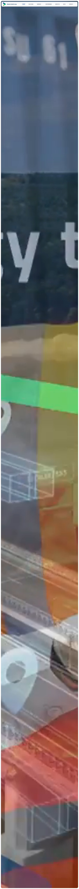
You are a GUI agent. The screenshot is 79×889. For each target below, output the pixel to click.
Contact (71, 4)
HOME (23, 4)
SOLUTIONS (31, 4)
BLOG (64, 4)
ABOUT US (57, 4)
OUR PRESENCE (48, 4)
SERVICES (39, 4)
